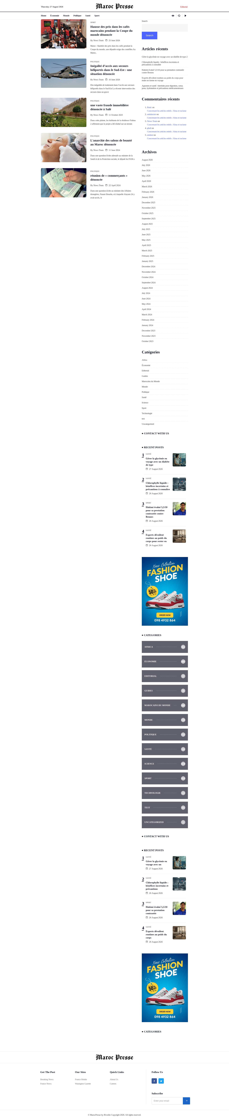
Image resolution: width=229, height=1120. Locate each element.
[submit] (186, 1100)
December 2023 (148, 331)
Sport (96, 15)
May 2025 (146, 240)
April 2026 (146, 181)
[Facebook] (154, 1081)
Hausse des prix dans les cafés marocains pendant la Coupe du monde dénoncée (111, 30)
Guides (145, 376)
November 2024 (148, 272)
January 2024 (147, 325)
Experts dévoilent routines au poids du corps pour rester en (156, 538)
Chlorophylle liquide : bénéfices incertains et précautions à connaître (160, 63)
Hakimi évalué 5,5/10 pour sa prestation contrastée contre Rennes (163, 71)
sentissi (150, 135)
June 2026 (146, 170)
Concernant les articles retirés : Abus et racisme (166, 111)
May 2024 (146, 304)
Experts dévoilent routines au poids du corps (156, 934)
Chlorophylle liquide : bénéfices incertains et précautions (157, 885)
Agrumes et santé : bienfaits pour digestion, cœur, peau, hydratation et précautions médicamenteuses (162, 87)
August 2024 (147, 288)
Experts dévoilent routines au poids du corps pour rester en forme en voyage (162, 79)
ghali (149, 128)
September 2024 (148, 282)
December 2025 (148, 202)
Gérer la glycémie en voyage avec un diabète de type (157, 461)
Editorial (145, 370)
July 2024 (146, 293)
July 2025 (146, 229)
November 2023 (148, 336)
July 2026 (146, 165)
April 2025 (146, 245)
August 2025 (147, 224)
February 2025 (148, 256)
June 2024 (146, 298)
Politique (77, 15)
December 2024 (148, 266)
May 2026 (146, 176)
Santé (87, 15)
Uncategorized (148, 424)
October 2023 (147, 341)
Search (144, 21)
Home (43, 15)
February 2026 (148, 192)
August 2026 (147, 160)
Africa (144, 360)
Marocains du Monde (151, 381)
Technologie (147, 413)
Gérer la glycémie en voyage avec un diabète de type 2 (165, 57)
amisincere (151, 114)
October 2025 (147, 213)
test (143, 419)
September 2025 (148, 218)
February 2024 (148, 320)
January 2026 (147, 197)
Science (145, 402)
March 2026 (147, 186)
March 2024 (147, 314)
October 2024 (147, 277)
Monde (66, 15)
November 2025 (148, 208)
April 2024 (146, 309)
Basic (149, 107)
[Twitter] (161, 1081)
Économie (54, 15)
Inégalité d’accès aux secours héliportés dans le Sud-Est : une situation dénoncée (111, 70)
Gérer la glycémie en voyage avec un (156, 863)
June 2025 (146, 234)
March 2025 (147, 250)
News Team (98, 40)
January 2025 (147, 261)
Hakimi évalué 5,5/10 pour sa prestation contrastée (156, 910)
